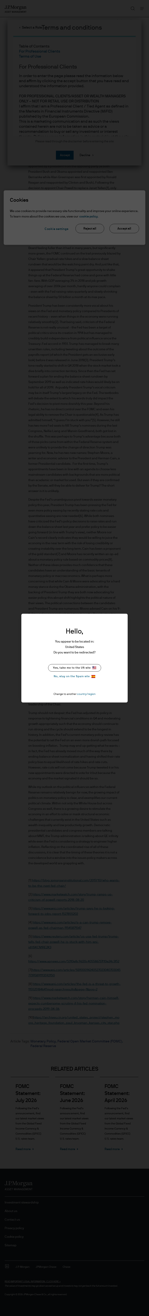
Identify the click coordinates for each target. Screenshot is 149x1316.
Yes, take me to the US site (72, 667)
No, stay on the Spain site (72, 676)
